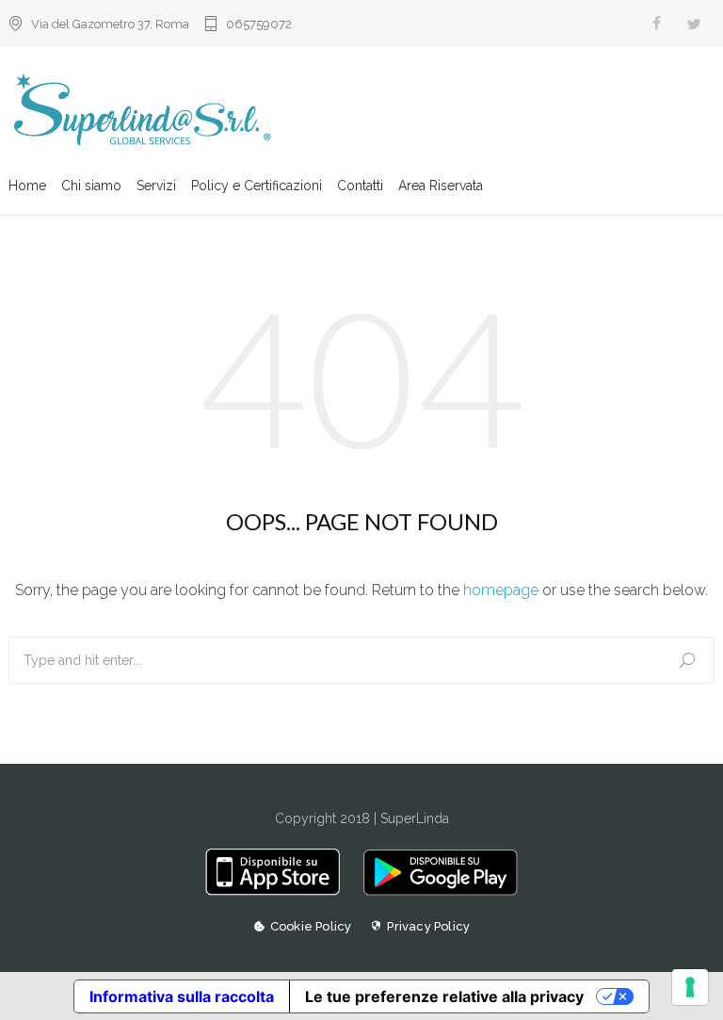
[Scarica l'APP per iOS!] (279, 891)
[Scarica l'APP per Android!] (435, 891)
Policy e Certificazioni (256, 185)
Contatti (360, 185)
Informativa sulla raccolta (181, 996)
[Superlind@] (361, 111)
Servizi (156, 185)
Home (27, 185)
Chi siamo (91, 185)
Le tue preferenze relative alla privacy (444, 996)
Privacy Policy (428, 926)
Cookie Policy (311, 926)
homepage (500, 590)
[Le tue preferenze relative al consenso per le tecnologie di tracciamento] (690, 987)
